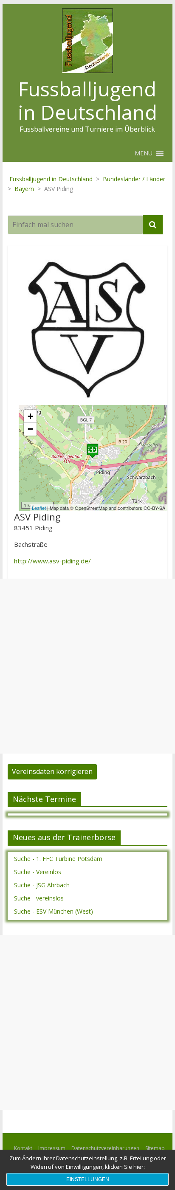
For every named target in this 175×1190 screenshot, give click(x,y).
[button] (143, 153)
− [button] (30, 429)
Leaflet (39, 507)
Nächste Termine (44, 799)
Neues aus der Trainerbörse (64, 837)
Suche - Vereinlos (37, 872)
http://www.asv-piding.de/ (52, 561)
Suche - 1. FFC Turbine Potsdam (58, 859)
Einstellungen (87, 1179)
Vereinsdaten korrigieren (52, 771)
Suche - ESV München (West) (53, 911)
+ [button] (30, 416)
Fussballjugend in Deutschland (87, 100)
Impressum (51, 1148)
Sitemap (155, 1148)
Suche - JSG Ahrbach (42, 885)
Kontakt (23, 1148)
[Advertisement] (87, 666)
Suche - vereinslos (39, 898)
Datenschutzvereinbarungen (105, 1148)
